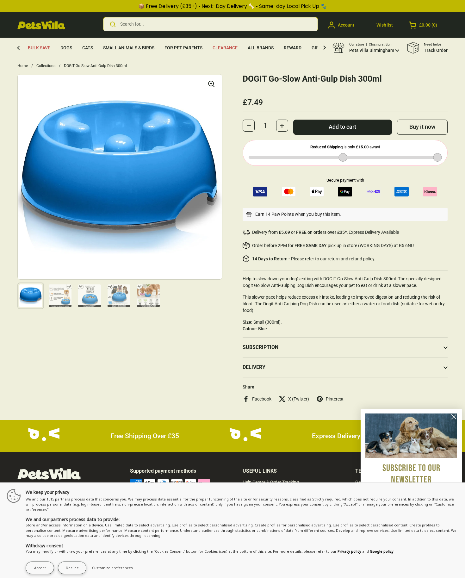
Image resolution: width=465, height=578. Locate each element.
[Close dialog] (453, 416)
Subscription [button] (260, 347)
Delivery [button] (254, 367)
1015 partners (58, 499)
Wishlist (384, 25)
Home (22, 66)
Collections (45, 66)
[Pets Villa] (41, 25)
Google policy (382, 551)
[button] (423, 25)
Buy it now (422, 127)
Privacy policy (349, 551)
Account (346, 25)
